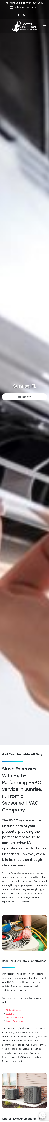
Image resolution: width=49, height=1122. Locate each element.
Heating (10, 1013)
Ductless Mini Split (15, 1017)
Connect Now (24, 397)
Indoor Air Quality (14, 1021)
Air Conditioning (14, 1010)
